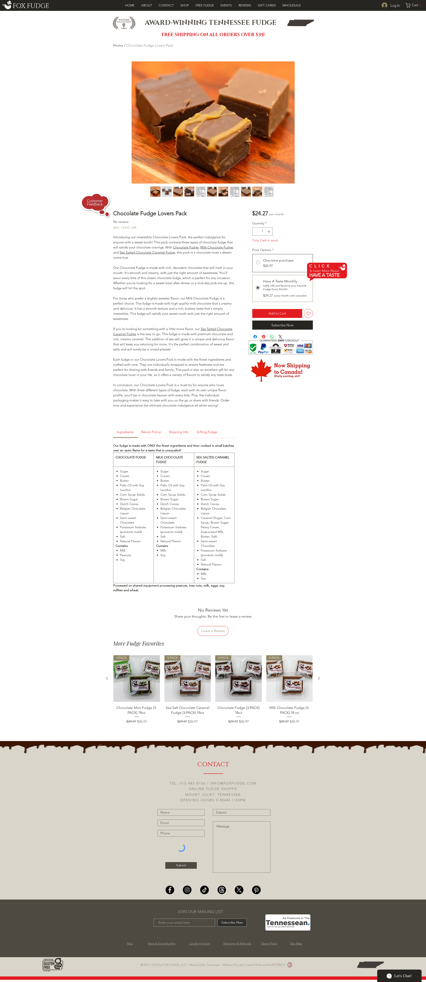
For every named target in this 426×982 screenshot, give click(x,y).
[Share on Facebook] (255, 336)
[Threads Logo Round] (221, 890)
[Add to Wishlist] (308, 313)
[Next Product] (319, 678)
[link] (125, 432)
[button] (414, 5)
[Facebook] (170, 890)
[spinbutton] (262, 231)
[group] (213, 695)
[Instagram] (187, 890)
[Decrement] (255, 231)
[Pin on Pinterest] (263, 336)
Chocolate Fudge (186, 247)
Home (118, 45)
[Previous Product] (107, 678)
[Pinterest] (256, 890)
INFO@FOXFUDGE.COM (233, 783)
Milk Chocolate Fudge (216, 247)
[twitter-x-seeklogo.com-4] (239, 890)
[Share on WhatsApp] (272, 336)
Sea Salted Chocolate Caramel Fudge (147, 252)
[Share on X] (280, 336)
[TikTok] (204, 890)
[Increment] (269, 231)
